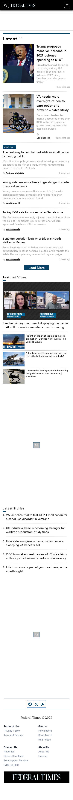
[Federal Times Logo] (23, 5)
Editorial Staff (11, 765)
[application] (36, 301)
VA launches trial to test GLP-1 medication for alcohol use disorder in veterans (36, 517)
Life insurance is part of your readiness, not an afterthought (37, 569)
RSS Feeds (44, 739)
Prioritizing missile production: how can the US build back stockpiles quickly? (46, 354)
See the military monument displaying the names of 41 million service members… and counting (36, 325)
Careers (42, 756)
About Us (43, 751)
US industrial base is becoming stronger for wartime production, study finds (35, 530)
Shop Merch (45, 735)
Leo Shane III (43, 137)
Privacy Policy (12, 730)
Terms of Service (13, 735)
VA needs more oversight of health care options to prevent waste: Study (52, 103)
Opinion (9, 147)
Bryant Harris (13, 229)
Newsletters (45, 730)
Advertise (9, 751)
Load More (36, 267)
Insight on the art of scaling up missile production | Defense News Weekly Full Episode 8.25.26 (46, 338)
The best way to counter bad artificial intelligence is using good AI (36, 154)
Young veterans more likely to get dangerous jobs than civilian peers (36, 184)
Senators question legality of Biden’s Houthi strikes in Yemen (32, 240)
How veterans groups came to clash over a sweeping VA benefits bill (34, 543)
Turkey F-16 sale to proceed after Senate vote (33, 212)
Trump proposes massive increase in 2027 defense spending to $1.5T (51, 53)
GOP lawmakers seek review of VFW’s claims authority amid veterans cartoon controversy (36, 556)
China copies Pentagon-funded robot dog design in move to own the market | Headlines (47, 373)
